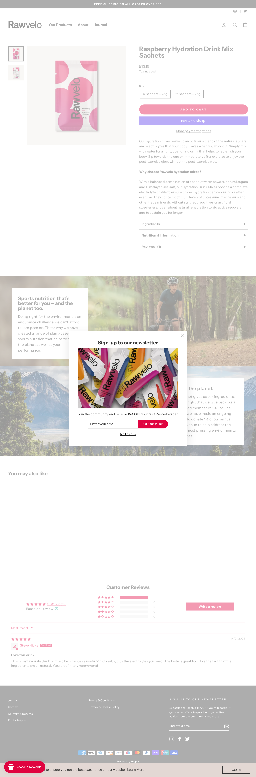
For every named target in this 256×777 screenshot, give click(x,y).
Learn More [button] (135, 769)
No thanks (128, 434)
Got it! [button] (236, 769)
